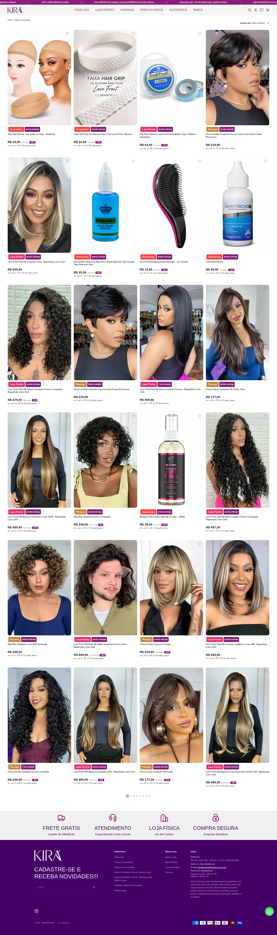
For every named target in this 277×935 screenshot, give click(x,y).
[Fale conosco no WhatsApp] (269, 911)
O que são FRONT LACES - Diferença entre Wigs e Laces (133, 879)
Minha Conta (170, 857)
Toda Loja (81, 9)
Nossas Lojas (120, 890)
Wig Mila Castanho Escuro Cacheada (92, 517)
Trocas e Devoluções (123, 862)
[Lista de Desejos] (261, 10)
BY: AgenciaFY (63, 923)
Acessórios (178, 9)
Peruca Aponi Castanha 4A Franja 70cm (225, 389)
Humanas (127, 9)
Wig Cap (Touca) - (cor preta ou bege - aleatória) (31, 134)
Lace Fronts (105, 9)
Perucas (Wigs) (151, 9)
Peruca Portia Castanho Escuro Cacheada (28, 772)
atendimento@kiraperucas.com (211, 867)
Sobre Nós (119, 857)
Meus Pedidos (171, 862)
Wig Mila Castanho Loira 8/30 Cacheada (27, 644)
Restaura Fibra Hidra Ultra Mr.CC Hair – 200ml (162, 517)
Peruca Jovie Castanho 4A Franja (156, 772)
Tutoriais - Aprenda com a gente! (128, 885)
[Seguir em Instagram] (36, 911)
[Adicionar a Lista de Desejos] (67, 34)
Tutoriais (169, 872)
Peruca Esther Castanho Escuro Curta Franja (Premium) (101, 389)
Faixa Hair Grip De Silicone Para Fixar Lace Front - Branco (103, 134)
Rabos (198, 9)
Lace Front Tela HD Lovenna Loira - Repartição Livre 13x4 (36, 262)
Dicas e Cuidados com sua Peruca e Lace (132, 872)
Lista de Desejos (172, 867)
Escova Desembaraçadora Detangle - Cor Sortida (164, 262)
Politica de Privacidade (124, 867)
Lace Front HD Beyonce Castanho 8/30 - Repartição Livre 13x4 (104, 772)
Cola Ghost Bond (214, 262)
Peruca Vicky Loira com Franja (155, 644)
